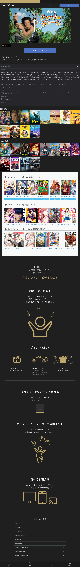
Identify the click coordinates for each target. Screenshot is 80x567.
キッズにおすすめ (6, 99)
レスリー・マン (21, 84)
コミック (60, 1)
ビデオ (20, 1)
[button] (72, 190)
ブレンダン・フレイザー (8, 84)
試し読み (10, 199)
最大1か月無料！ (69, 5)
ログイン (52, 5)
